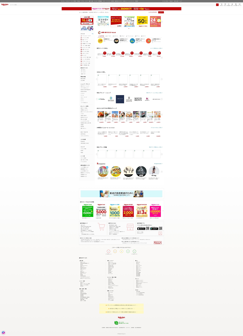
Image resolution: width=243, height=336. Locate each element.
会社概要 (103, 327)
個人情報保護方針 (138, 327)
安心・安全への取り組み (85, 227)
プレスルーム (128, 327)
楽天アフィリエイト (111, 284)
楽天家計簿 (138, 275)
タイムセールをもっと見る (156, 127)
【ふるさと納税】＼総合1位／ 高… (101, 119)
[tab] (101, 36)
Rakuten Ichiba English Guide (86, 226)
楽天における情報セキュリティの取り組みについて (130, 238)
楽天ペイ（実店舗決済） (113, 234)
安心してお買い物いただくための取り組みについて (130, 241)
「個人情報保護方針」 (96, 241)
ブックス (95, 1)
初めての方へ (83, 225)
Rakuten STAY (110, 265)
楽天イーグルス (111, 299)
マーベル (82, 95)
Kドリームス (110, 273)
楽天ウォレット (83, 292)
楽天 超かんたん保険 (83, 298)
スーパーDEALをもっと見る (155, 48)
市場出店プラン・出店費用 (113, 227)
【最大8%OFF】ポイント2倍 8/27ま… (108, 119)
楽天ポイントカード (139, 280)
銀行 (92, 1)
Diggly (82, 152)
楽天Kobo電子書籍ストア (84, 263)
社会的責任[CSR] (122, 327)
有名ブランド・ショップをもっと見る (153, 92)
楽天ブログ (110, 286)
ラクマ (104, 1)
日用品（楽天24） (84, 115)
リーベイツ (108, 1)
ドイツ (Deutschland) (140, 294)
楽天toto (109, 270)
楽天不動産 (138, 274)
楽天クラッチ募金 (140, 232)
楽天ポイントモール (139, 281)
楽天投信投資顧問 (83, 293)
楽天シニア (138, 266)
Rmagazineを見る (157, 163)
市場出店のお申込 (112, 226)
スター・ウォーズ (84, 97)
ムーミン (82, 100)
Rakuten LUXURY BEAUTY (85, 89)
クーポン (82, 113)
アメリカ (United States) (140, 292)
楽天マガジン (110, 294)
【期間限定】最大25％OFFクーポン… (122, 119)
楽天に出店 (176, 1)
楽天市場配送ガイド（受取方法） (86, 230)
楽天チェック (138, 284)
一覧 (92, 33)
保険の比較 (82, 299)
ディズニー (83, 93)
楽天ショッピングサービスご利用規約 (87, 231)
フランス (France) (139, 293)
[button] (225, 4)
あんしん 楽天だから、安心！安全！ (158, 242)
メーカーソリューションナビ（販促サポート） (117, 231)
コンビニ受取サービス (84, 167)
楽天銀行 (81, 290)
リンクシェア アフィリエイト (113, 285)
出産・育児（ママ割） (84, 159)
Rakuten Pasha (139, 283)
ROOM (136, 1)
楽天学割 (82, 126)
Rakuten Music (110, 296)
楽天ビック (125, 1)
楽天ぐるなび (138, 270)
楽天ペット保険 (83, 300)
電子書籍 (100, 1)
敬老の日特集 (83, 78)
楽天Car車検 (138, 272)
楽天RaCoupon (83, 275)
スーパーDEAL (73, 1)
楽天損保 (81, 294)
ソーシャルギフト (84, 161)
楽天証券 (81, 291)
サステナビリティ (140, 233)
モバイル (63, 1)
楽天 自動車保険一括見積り (85, 297)
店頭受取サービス (84, 174)
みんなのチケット (111, 298)
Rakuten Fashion (84, 91)
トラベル (82, 1)
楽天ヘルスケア (139, 265)
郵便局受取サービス (84, 169)
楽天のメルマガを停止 (90, 234)
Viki (109, 293)
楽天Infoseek (110, 282)
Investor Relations (115, 327)
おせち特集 (83, 80)
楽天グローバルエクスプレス (85, 278)
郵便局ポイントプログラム (85, 172)
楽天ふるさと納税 (84, 119)
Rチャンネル (110, 292)
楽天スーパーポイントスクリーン (142, 282)
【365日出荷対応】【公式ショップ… (136, 119)
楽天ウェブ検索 (111, 283)
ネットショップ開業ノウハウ (114, 230)
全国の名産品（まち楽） (85, 143)
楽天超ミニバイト (139, 287)
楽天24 (112, 1)
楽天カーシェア (111, 267)
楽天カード (82, 282)
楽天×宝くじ (110, 271)
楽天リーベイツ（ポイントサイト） (87, 111)
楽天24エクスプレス (118, 1)
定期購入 (82, 124)
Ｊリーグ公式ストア (84, 102)
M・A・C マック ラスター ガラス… (143, 119)
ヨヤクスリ (138, 264)
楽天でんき (138, 262)
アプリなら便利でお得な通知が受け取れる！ (144, 225)
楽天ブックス (82, 262)
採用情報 (132, 327)
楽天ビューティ (139, 267)
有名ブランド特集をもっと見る (155, 147)
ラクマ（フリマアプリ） (85, 135)
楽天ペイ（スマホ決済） (84, 284)
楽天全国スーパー (83, 272)
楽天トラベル (110, 262)
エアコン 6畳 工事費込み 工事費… (150, 119)
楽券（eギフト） (84, 128)
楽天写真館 (138, 273)
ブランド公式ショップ (84, 87)
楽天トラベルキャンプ (112, 264)
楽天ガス (137, 263)
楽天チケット (110, 295)
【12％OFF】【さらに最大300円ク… (129, 119)
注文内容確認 (84, 234)
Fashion (78, 1)
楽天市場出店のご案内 (113, 225)
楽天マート (82, 271)
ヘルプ (180, 1)
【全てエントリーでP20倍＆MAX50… (115, 119)
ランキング (68, 1)
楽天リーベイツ (83, 273)
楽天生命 (81, 296)
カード (86, 1)
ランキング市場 (83, 148)
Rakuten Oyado (111, 266)
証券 (89, 1)
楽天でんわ (110, 281)
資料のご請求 (118, 226)
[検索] (217, 4)
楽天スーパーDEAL (84, 108)
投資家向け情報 (108, 327)
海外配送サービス (84, 176)
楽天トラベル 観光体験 (112, 263)
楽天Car (137, 271)
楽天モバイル (110, 278)
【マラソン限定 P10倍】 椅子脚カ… (157, 119)
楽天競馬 (109, 272)
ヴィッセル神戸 (111, 300)
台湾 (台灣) (138, 291)
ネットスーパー (131, 1)
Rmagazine (83, 141)
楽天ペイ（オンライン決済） (85, 283)
